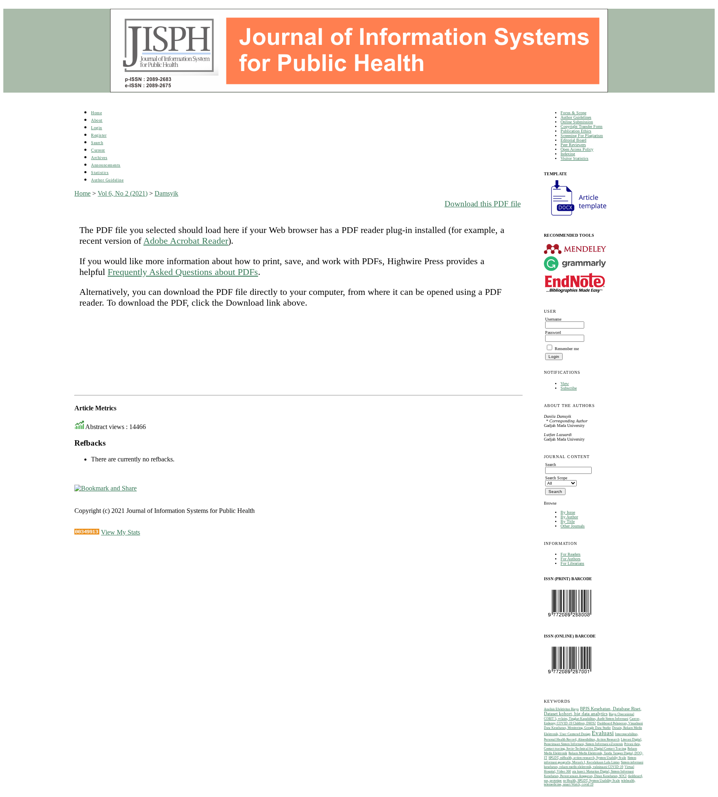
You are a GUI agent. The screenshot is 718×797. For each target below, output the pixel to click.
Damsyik (166, 193)
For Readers (570, 554)
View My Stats (120, 532)
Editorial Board (573, 140)
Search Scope (556, 478)
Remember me (567, 348)
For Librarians (572, 563)
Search (97, 142)
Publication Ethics (576, 131)
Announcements (105, 165)
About (97, 120)
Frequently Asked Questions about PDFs (183, 272)
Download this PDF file (483, 203)
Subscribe (569, 388)
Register (98, 135)
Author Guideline (107, 180)
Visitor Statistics (574, 158)
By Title (568, 521)
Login (96, 127)
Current (98, 150)
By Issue (568, 512)
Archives (99, 157)
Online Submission (577, 122)
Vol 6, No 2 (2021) (123, 193)
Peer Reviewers (573, 144)
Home (96, 112)
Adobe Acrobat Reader (185, 240)
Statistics (99, 172)
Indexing (568, 154)
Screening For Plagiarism (582, 135)
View (565, 383)
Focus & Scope (573, 112)
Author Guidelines (576, 117)
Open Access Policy (577, 149)
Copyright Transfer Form (581, 126)
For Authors (570, 559)
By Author (569, 517)
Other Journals (573, 526)
